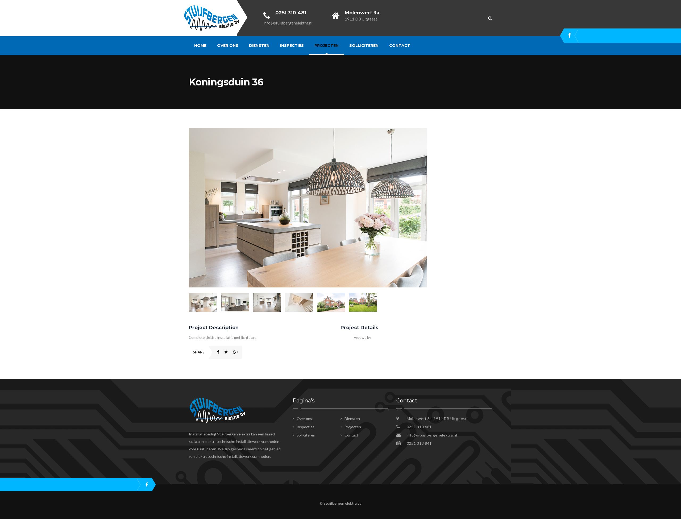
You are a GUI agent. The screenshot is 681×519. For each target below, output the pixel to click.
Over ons (227, 45)
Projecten (326, 45)
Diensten (259, 45)
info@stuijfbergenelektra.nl (432, 435)
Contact (399, 45)
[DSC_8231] (235, 302)
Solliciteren (364, 45)
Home (200, 45)
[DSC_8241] (299, 302)
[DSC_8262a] (331, 302)
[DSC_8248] (363, 302)
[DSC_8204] (308, 130)
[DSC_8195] (267, 302)
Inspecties (292, 45)
